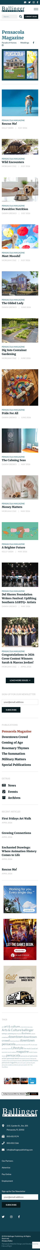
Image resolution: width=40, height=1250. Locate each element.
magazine (22, 1051)
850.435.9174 (13, 1136)
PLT (29, 1065)
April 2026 (26, 666)
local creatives (12, 1052)
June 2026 (26, 307)
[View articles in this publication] (14, 65)
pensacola (13, 1055)
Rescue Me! (9, 123)
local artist (4, 1052)
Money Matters (12, 507)
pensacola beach (13, 1058)
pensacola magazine (9, 1062)
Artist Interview (28, 1027)
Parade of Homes (9, 42)
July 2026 (22, 128)
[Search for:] (10, 17)
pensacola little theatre (30, 1060)
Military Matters (14, 759)
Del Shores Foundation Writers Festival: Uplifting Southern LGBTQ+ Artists (19, 598)
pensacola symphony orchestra (10, 1065)
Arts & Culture (11, 1030)
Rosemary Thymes (15, 748)
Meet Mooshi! (11, 256)
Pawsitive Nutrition (15, 209)
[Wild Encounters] (20, 147)
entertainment (24, 1045)
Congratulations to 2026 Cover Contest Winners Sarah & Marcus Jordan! (18, 658)
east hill (18, 1044)
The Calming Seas (14, 460)
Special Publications (16, 765)
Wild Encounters (13, 162)
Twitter (3, 1217)
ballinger (28, 1030)
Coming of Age (12, 742)
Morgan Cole (9, 166)
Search (20, 17)
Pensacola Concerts (24, 1058)
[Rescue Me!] (20, 102)
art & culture (12, 1026)
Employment (7, 1181)
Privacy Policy (7, 1241)
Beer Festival (17, 1033)
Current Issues (31, 16)
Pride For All (10, 413)
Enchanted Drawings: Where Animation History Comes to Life (19, 851)
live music (27, 1048)
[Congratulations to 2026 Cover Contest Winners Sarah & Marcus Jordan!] (20, 632)
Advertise (6, 1167)
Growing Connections (16, 833)
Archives (14, 798)
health (9, 1048)
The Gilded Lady (12, 303)
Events (13, 792)
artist (21, 1027)
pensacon (21, 1065)
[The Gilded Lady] (20, 283)
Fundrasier (34, 1044)
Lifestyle (17, 1048)
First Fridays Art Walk (16, 818)
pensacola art (25, 1056)
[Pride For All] (20, 387)
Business (26, 1033)
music (31, 1052)
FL (30, 1045)
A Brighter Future (13, 547)
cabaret (33, 1033)
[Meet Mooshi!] (20, 236)
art (3, 1027)
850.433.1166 (13, 1143)
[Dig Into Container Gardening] (20, 330)
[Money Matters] (20, 487)
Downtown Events (15, 1041)
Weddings (24, 42)
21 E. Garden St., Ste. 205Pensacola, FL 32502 (17, 1127)
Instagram (11, 1217)
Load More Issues (19, 680)
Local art (34, 1048)
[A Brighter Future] (20, 531)
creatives (5, 1037)
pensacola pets (30, 1063)
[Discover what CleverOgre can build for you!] (20, 1094)
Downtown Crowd (15, 737)
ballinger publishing (8, 1034)
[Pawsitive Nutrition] (20, 189)
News (12, 785)
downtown (15, 1037)
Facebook (19, 1217)
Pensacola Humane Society (14, 1060)
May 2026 (25, 464)
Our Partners (7, 1161)
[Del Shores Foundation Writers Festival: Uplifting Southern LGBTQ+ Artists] (20, 575)
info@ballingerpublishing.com (20, 1149)
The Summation (13, 753)
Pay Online (6, 1174)
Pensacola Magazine (13, 120)
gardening (4, 1048)
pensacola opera (21, 1062)
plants (25, 1065)
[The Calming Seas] (20, 440)
